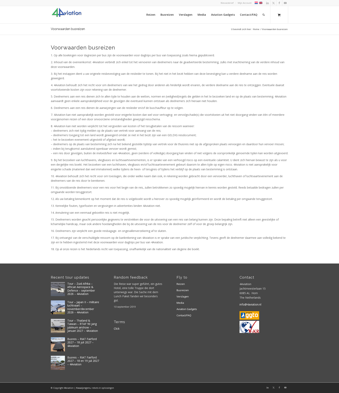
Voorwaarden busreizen (68, 29)
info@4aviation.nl (250, 304)
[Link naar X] (273, 3)
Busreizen (183, 290)
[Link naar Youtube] (285, 3)
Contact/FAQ (184, 315)
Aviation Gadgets (187, 309)
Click (116, 328)
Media (180, 303)
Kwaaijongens (83, 387)
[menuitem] (227, 3)
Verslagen (183, 296)
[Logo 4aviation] (66, 14)
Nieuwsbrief (227, 2)
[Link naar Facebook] (279, 3)
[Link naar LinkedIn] (267, 3)
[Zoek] (263, 14)
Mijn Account (245, 2)
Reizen (181, 284)
